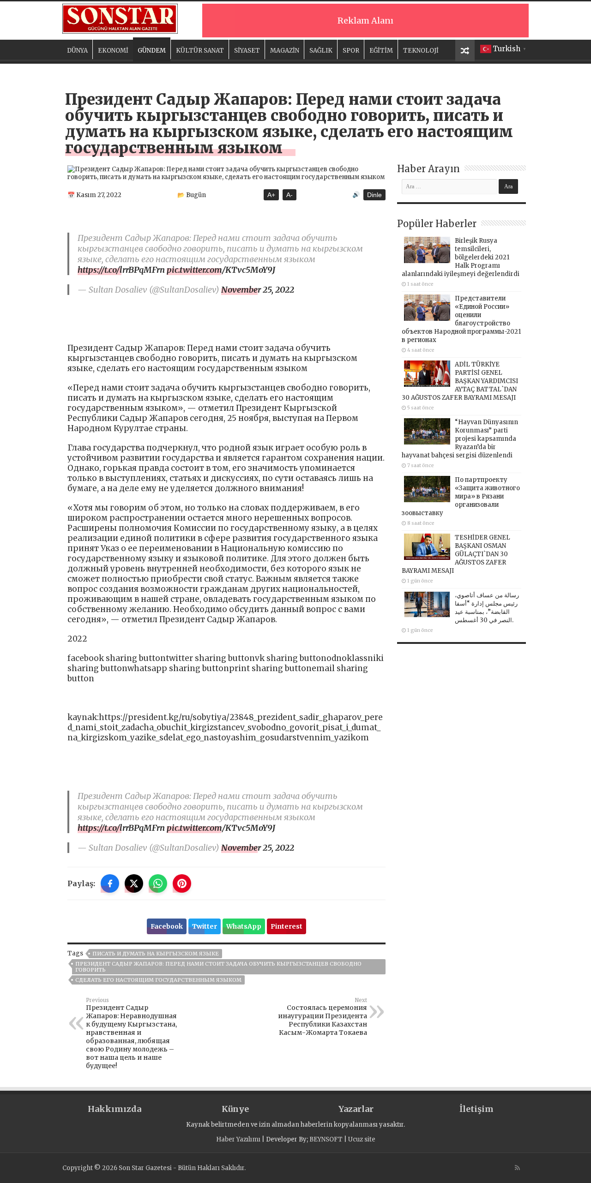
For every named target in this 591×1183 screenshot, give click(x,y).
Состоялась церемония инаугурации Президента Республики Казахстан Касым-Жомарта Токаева (322, 1017)
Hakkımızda (114, 1109)
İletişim (476, 1109)
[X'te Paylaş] (134, 883)
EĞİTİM (381, 50)
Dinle (374, 194)
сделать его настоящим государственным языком (158, 980)
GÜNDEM (152, 50)
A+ (271, 194)
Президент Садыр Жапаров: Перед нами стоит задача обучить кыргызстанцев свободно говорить (218, 967)
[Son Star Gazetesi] (120, 17)
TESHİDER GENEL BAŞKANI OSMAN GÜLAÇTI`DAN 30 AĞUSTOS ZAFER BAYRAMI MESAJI (456, 554)
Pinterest (286, 926)
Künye (235, 1109)
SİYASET (247, 50)
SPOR (351, 50)
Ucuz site (361, 1139)
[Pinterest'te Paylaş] (182, 883)
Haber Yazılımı (238, 1139)
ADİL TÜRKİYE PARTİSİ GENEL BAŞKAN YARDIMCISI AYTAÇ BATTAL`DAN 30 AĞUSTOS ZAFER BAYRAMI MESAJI (460, 381)
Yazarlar (356, 1109)
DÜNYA (77, 50)
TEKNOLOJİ (421, 50)
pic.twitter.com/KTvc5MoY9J (221, 269)
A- (289, 194)
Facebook (167, 926)
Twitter (204, 926)
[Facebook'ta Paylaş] (110, 883)
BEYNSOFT (326, 1139)
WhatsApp (243, 926)
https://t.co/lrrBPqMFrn (121, 269)
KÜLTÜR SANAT (200, 50)
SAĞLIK (320, 50)
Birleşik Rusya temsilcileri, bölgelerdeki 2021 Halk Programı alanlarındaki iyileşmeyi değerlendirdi (460, 257)
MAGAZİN (284, 50)
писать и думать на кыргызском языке (155, 953)
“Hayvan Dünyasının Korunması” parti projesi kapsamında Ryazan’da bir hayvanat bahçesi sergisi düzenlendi (460, 438)
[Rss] (517, 1167)
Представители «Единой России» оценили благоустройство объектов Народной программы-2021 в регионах (461, 319)
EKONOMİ (113, 50)
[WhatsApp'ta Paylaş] (158, 883)
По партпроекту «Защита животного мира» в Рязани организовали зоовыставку (461, 496)
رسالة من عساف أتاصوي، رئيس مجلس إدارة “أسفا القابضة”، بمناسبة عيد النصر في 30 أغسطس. (487, 607)
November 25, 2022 (257, 289)
